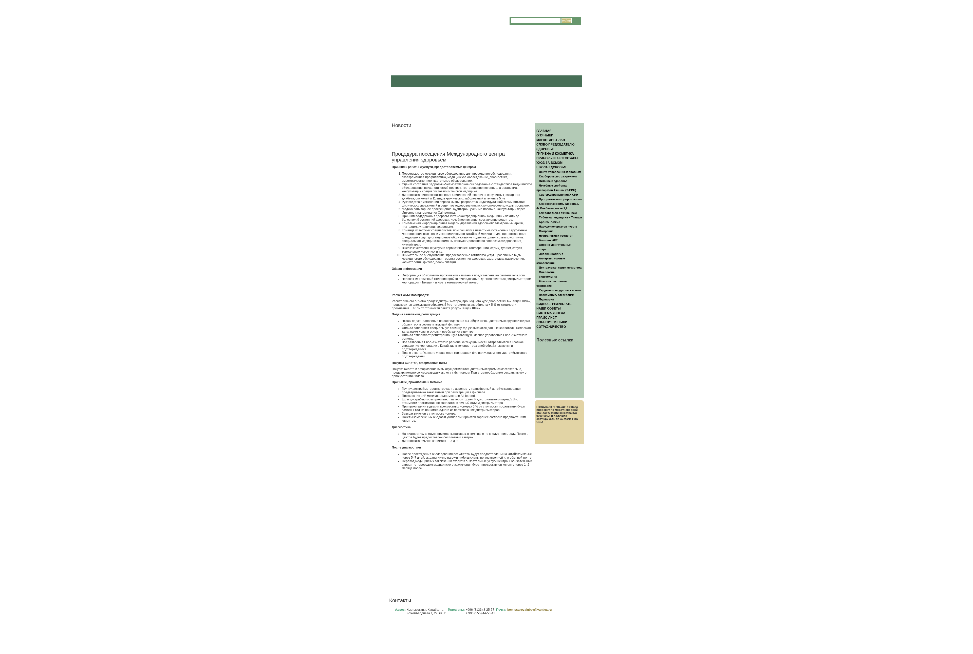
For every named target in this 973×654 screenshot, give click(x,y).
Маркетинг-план (550, 140)
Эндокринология (551, 253)
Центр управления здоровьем (560, 171)
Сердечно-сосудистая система (560, 290)
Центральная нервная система (560, 267)
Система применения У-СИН (558, 194)
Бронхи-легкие (549, 221)
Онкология (546, 272)
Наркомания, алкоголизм (556, 294)
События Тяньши (551, 322)
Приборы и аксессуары (557, 158)
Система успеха (550, 313)
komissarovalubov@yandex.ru (529, 609)
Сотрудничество (551, 327)
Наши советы (548, 308)
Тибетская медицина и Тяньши (560, 217)
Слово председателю (555, 144)
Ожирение (546, 231)
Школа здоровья (551, 167)
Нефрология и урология (556, 235)
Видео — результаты (554, 304)
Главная (544, 131)
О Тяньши (544, 135)
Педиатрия (546, 299)
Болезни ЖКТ (548, 240)
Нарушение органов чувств (558, 226)
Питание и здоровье (553, 180)
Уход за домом (549, 163)
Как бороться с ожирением (558, 176)
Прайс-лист (546, 317)
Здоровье (545, 149)
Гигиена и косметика (555, 153)
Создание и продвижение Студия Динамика (547, 643)
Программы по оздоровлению (560, 199)
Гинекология (548, 276)
